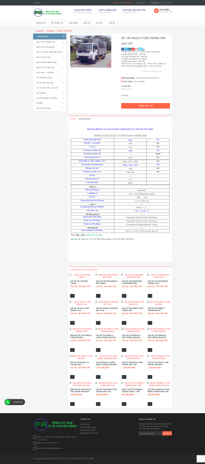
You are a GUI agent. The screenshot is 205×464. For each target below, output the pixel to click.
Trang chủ (40, 31)
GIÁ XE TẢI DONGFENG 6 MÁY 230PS (107, 282)
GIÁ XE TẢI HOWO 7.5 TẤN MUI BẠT (79, 363)
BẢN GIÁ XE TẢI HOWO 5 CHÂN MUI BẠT (81, 336)
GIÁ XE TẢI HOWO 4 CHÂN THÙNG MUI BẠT (106, 336)
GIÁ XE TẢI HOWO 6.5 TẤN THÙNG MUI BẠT (157, 336)
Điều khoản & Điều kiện (89, 433)
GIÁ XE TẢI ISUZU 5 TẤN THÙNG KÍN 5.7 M (106, 390)
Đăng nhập (128, 2)
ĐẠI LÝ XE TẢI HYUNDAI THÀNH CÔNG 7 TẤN (132, 390)
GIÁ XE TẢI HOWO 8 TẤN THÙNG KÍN (132, 309)
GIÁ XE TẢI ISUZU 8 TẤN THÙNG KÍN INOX (158, 363)
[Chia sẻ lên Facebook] (122, 49)
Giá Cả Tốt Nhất (83, 10)
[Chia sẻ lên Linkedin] (129, 49)
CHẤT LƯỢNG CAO (107, 10)
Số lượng (124, 95)
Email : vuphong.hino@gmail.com (50, 448)
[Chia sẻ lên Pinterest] (133, 49)
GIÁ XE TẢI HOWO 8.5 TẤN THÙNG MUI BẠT (131, 336)
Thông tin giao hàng (88, 427)
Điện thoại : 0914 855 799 (47, 443)
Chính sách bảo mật (87, 430)
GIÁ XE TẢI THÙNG (64, 31)
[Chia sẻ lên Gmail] (136, 49)
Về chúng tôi (85, 424)
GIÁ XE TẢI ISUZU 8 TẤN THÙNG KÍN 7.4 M (132, 363)
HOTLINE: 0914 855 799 (134, 10)
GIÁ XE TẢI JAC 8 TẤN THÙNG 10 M (79, 309)
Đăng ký (116, 2)
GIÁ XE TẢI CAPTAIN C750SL (79, 282)
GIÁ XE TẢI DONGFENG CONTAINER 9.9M (132, 282)
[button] (109, 37)
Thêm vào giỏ (145, 105)
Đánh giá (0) (84, 118)
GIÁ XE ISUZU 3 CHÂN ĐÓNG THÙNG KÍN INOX (106, 363)
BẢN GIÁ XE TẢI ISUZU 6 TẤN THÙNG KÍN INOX (80, 390)
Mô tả (73, 118)
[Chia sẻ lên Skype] (139, 49)
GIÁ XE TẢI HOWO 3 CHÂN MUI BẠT (156, 309)
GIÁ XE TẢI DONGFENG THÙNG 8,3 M (158, 282)
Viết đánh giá (156, 71)
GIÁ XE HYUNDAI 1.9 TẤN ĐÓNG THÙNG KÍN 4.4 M (158, 390)
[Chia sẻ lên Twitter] (126, 49)
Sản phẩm (50, 31)
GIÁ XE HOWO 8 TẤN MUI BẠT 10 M (107, 309)
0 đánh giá (145, 71)
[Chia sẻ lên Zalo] (143, 49)
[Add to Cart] (72, 296)
